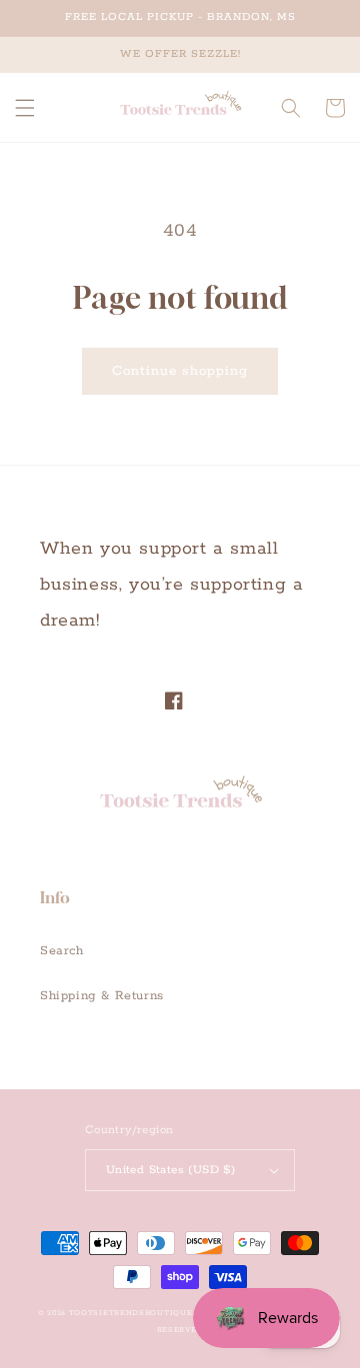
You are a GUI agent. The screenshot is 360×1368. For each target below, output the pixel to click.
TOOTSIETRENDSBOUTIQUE (131, 1313)
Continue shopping (180, 371)
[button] (25, 108)
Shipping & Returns (102, 995)
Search (62, 950)
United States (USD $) (170, 1169)
